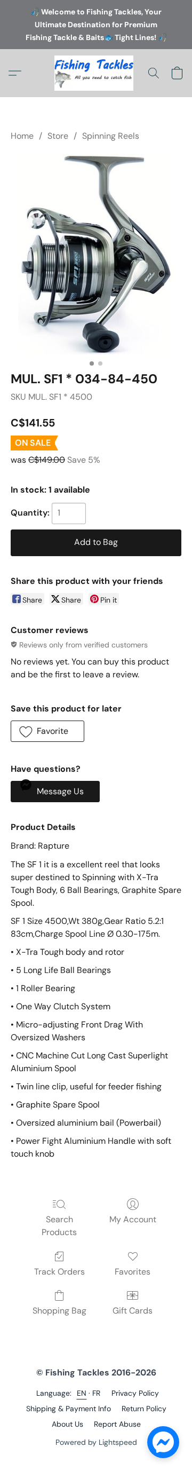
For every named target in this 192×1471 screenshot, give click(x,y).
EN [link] (82, 1393)
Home (22, 135)
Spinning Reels (110, 135)
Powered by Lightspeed (96, 1442)
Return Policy (144, 1408)
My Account (132, 1219)
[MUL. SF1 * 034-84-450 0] (96, 254)
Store (57, 135)
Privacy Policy (135, 1393)
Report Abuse (117, 1424)
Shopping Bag (59, 1310)
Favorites (132, 1271)
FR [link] (96, 1393)
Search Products (59, 1226)
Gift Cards (133, 1310)
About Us (67, 1424)
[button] (96, 73)
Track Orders (59, 1271)
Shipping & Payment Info (68, 1408)
